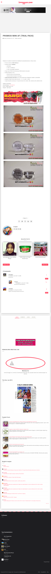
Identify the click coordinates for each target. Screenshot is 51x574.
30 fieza (5, 496)
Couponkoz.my (7, 556)
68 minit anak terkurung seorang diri (16, 444)
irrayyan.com (26, 2)
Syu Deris (6, 559)
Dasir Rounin (7, 546)
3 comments (19, 38)
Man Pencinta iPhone (9, 552)
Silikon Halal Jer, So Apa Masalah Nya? (25, 258)
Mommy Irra (25, 370)
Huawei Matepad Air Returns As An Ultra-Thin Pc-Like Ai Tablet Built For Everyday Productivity (21, 500)
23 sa (4, 465)
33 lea (4, 499)
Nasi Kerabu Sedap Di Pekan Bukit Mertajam (12, 477)
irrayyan (15, 226)
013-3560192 (12, 85)
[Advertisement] (25, 22)
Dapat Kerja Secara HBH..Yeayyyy (10, 497)
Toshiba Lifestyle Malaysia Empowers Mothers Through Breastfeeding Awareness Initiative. (21, 470)
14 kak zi (5, 476)
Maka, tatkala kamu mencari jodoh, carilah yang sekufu (14, 480)
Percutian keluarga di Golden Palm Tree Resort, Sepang (14, 493)
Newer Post (6, 264)
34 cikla (5, 472)
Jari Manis (11, 288)
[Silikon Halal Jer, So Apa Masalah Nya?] (25, 249)
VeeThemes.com (22, 572)
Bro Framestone (7, 536)
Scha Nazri (11, 274)
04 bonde (5, 483)
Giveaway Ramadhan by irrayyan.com (16, 451)
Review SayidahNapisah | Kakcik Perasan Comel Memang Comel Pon (23, 421)
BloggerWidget (46, 561)
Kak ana (5, 492)
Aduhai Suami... (6, 466)
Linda (5, 542)
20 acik (5, 479)
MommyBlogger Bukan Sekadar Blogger (9, 258)
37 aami (5, 469)
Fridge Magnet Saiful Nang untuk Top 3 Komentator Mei (20, 436)
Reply (47, 278)
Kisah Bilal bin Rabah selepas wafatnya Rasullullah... (13, 473)
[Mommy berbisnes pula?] (41, 249)
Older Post (45, 264)
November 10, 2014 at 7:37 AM (22, 283)
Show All (47, 503)
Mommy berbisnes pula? (41, 257)
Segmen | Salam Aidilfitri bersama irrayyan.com (18, 429)
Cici (5, 549)
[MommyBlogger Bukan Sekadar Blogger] (10, 249)
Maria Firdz (6, 539)
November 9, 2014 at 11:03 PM (15, 275)
